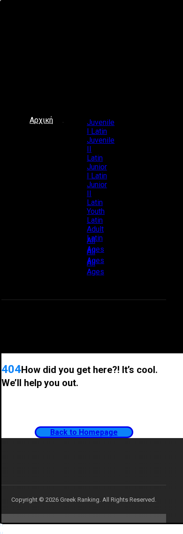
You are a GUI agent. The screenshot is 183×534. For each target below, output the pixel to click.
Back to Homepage (84, 432)
